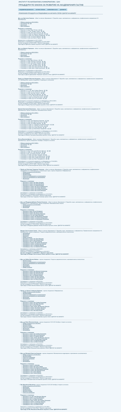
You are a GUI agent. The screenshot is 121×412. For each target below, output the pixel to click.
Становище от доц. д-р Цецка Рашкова (33, 403)
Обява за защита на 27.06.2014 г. (32, 323)
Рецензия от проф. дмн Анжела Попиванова (35, 367)
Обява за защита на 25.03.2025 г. (29, 22)
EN (31, 23)
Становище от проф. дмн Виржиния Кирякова (35, 216)
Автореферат (26, 173)
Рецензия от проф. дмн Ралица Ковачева (34, 213)
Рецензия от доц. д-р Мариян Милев (33, 275)
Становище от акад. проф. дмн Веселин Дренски (36, 306)
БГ (28, 23)
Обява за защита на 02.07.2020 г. (29, 143)
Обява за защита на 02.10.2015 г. (32, 292)
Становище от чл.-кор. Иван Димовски (33, 215)
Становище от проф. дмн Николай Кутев (34, 370)
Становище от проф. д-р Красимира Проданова (36, 219)
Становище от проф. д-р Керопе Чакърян (34, 401)
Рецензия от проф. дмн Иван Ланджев (33, 182)
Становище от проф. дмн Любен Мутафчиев (35, 242)
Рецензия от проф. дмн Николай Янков (33, 183)
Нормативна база (52, 9)
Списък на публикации (29, 357)
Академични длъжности (26, 9)
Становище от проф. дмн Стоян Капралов (34, 190)
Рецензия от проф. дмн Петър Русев (33, 212)
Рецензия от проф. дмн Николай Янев (33, 240)
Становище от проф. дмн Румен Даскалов (34, 187)
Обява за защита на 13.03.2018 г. (32, 204)
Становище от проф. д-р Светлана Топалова (35, 339)
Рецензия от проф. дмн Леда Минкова (33, 238)
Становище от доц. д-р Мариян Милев (33, 245)
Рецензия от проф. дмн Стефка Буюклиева (34, 302)
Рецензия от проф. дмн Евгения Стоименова (35, 271)
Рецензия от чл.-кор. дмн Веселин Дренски (34, 396)
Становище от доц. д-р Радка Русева (33, 404)
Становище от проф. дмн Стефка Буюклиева (35, 189)
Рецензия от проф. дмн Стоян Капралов (34, 335)
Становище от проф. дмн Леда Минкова (34, 277)
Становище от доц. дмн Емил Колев (32, 310)
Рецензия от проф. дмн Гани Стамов (33, 366)
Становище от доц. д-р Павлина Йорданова (35, 246)
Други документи (25, 26)
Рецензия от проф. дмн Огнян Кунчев (33, 273)
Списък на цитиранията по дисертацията (34, 177)
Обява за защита (27, 237)
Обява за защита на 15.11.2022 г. (29, 113)
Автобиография (27, 174)
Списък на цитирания (28, 327)
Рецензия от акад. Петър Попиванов (32, 211)
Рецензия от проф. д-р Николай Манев (33, 185)
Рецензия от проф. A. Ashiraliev (31, 365)
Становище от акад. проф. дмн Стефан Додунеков (36, 400)
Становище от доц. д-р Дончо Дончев (33, 279)
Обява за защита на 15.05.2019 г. (32, 172)
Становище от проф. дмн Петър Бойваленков (35, 186)
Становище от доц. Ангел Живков (32, 371)
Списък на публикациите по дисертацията (34, 176)
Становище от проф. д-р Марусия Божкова (34, 244)
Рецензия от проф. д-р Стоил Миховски (33, 397)
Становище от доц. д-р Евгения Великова (34, 340)
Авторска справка (27, 326)
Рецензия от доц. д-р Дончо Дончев (32, 241)
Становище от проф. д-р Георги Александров (35, 217)
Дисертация (23, 24)
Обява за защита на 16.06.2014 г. (32, 354)
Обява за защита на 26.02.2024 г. (29, 82)
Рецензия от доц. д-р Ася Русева (31, 305)
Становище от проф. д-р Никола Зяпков (33, 309)
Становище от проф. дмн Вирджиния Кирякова (35, 369)
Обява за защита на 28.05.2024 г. (29, 52)
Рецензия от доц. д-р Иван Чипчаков (32, 399)
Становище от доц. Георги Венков (32, 373)
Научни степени (40, 9)
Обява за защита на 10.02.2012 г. (32, 386)
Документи (63, 9)
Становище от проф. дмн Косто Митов (33, 276)
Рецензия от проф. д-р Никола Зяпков (33, 336)
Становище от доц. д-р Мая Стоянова (33, 341)
